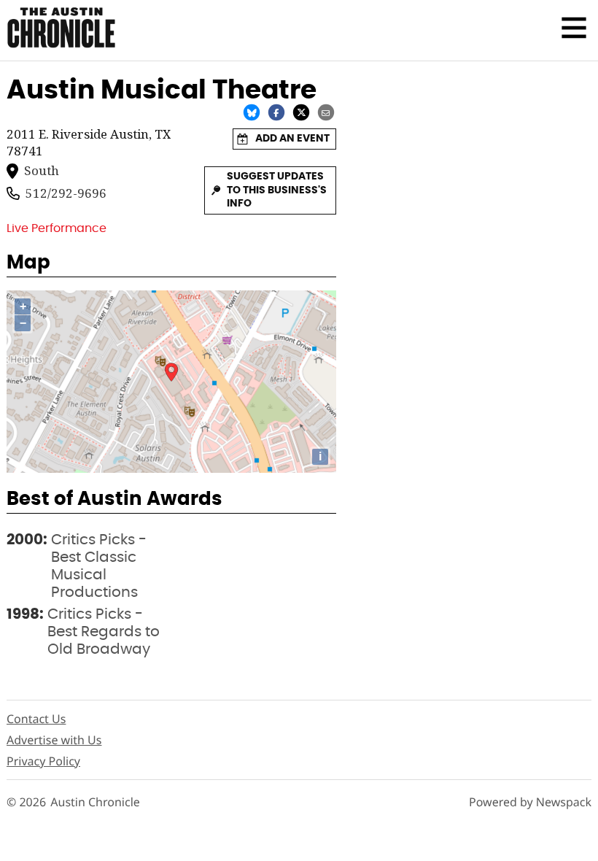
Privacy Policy (43, 761)
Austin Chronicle (95, 802)
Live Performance (56, 228)
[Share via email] (326, 112)
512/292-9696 (66, 193)
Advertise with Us (54, 740)
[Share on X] (301, 112)
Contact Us (36, 719)
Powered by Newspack (530, 802)
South (41, 171)
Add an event (292, 139)
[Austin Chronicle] (61, 27)
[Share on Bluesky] (251, 112)
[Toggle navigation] (574, 27)
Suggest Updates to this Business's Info (277, 190)
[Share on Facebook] (276, 112)
